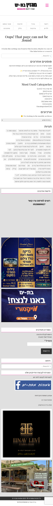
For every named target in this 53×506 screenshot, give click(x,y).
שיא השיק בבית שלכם (43, 172)
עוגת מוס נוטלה (11, 166)
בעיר (33, 24)
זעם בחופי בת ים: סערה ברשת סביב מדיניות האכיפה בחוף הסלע (30, 76)
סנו (29, 166)
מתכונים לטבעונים (30, 159)
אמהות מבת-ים (46, 400)
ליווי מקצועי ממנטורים (43, 150)
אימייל (48, 341)
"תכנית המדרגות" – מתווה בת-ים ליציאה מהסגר (34, 131)
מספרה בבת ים (20, 156)
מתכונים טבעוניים (44, 159)
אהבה (48, 134)
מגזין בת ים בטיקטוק (45, 405)
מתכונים (7, 28)
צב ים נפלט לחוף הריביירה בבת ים (40, 78)
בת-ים (36, 137)
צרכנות (33, 28)
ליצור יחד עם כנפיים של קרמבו (23, 150)
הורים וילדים (48, 94)
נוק (5, 159)
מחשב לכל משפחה (10, 153)
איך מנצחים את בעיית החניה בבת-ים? (25, 134)
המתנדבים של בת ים (23, 140)
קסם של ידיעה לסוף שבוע (27, 169)
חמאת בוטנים (11, 143)
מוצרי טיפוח (23, 153)
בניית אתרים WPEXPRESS (26, 502)
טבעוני (48, 146)
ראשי (46, 24)
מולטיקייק (47, 153)
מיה (49, 156)
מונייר (40, 153)
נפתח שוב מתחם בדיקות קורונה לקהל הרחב (35, 162)
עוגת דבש (22, 166)
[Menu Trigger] (47, 5)
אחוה (42, 134)
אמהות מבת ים (45, 137)
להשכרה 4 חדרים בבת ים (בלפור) (40, 73)
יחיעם (42, 146)
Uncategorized (42, 106)
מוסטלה (32, 153)
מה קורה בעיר (47, 89)
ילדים (46, 28)
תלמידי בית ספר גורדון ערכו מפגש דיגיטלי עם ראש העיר (32, 178)
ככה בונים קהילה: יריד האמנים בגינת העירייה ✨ (36, 71)
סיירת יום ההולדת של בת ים (41, 166)
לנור (9, 150)
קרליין (14, 169)
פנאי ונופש (7, 24)
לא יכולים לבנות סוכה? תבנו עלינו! (26, 146)
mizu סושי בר (11, 131)
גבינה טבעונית (26, 137)
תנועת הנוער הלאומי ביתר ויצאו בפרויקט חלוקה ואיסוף (32, 181)
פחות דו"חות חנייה (44, 169)
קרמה (8, 169)
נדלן (20, 28)
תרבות (19, 24)
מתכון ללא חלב (7, 156)
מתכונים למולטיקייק (15, 159)
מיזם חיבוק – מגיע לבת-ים (36, 156)
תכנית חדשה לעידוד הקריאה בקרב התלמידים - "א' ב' (32, 175)
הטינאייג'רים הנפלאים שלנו (41, 140)
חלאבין (20, 143)
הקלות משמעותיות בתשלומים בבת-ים (37, 143)
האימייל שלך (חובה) (45, 337)
